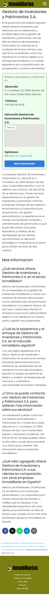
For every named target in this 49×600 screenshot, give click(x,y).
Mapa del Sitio (22, 588)
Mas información (24, 163)
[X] (12, 531)
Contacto (22, 585)
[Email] (34, 531)
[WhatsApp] (19, 531)
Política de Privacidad (22, 578)
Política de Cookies (22, 575)
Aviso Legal (22, 581)
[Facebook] (5, 531)
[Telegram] (27, 531)
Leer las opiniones (20, 155)
